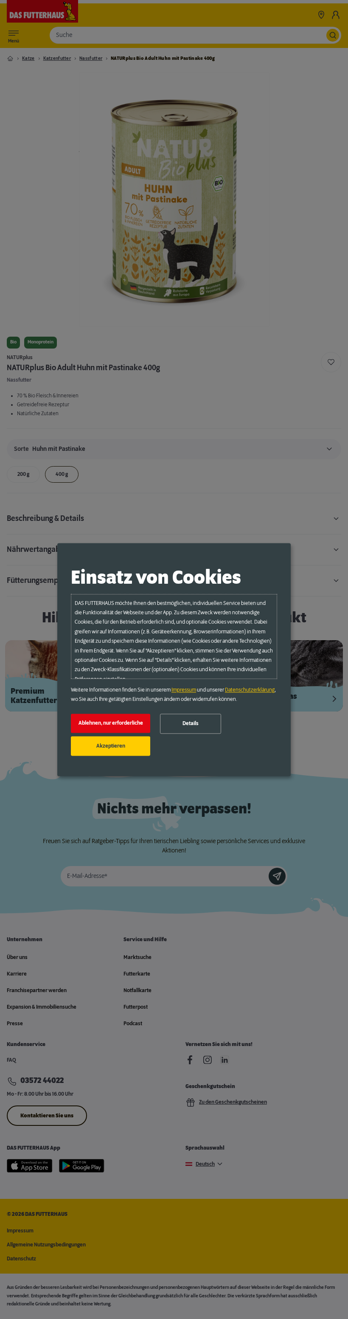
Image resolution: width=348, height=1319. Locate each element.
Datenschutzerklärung (250, 690)
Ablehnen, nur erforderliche (111, 723)
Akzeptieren (110, 746)
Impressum (183, 690)
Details (190, 724)
